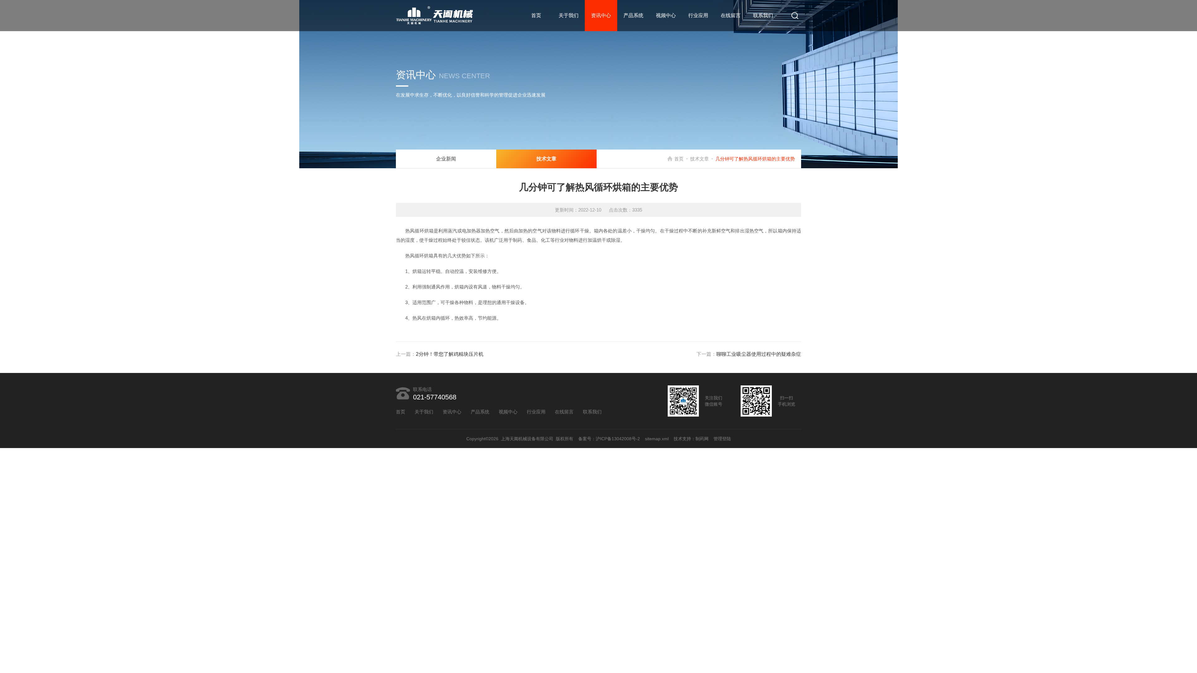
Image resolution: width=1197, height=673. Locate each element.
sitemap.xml (657, 438)
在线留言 (731, 15)
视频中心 (666, 15)
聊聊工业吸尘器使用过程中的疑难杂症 (758, 354)
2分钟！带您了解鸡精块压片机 (449, 354)
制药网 (702, 438)
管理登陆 (722, 438)
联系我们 (763, 15)
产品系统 (633, 15)
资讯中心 (601, 15)
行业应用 (698, 15)
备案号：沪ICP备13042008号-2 (609, 438)
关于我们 (569, 15)
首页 (536, 15)
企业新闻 (446, 158)
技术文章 (699, 158)
